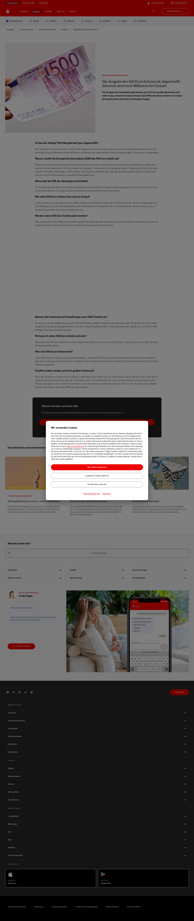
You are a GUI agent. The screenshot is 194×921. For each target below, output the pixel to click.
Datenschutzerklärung (75, 446)
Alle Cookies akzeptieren (97, 467)
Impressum (106, 494)
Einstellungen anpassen (97, 484)
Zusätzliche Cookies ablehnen (97, 476)
